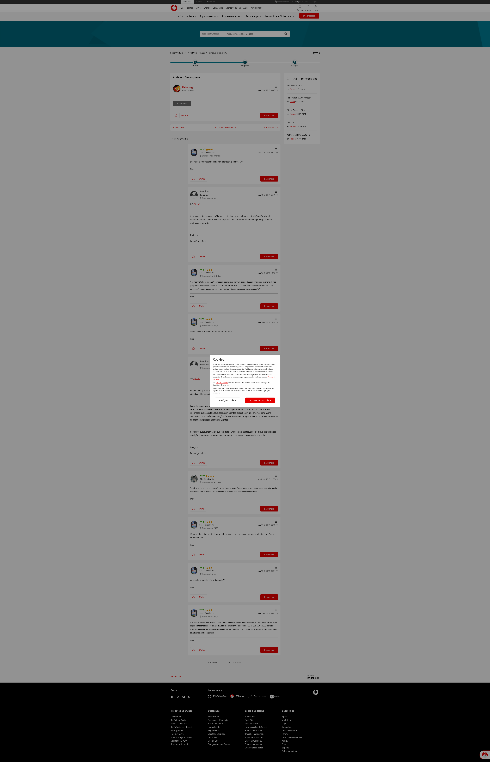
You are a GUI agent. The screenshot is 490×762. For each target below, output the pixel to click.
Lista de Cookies (222, 383)
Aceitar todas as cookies (260, 400)
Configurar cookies (227, 400)
